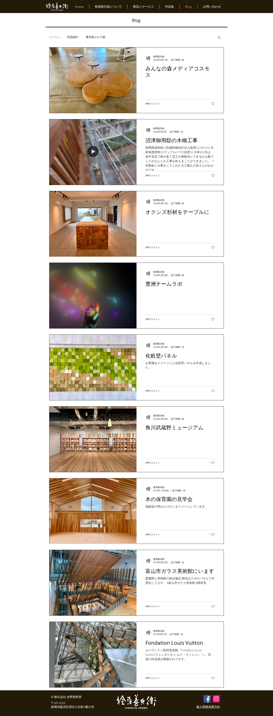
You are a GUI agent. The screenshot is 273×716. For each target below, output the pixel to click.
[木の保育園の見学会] (92, 511)
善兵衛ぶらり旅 (95, 37)
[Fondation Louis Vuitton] (92, 654)
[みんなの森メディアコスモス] (92, 80)
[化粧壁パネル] (92, 367)
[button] (219, 38)
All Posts (54, 37)
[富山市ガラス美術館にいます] (92, 582)
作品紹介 (72, 37)
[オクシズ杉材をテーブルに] (92, 224)
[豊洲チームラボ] (92, 295)
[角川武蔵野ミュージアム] (92, 439)
